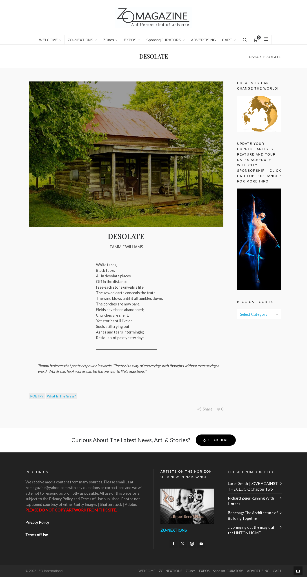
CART (277, 571)
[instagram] (192, 544)
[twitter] (183, 544)
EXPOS (204, 571)
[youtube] (201, 544)
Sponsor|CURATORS (228, 571)
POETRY (36, 396)
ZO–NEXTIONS (170, 571)
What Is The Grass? (61, 396)
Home (253, 57)
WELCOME (147, 571)
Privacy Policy (37, 522)
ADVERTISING (258, 571)
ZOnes (191, 571)
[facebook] (173, 544)
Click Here (218, 440)
